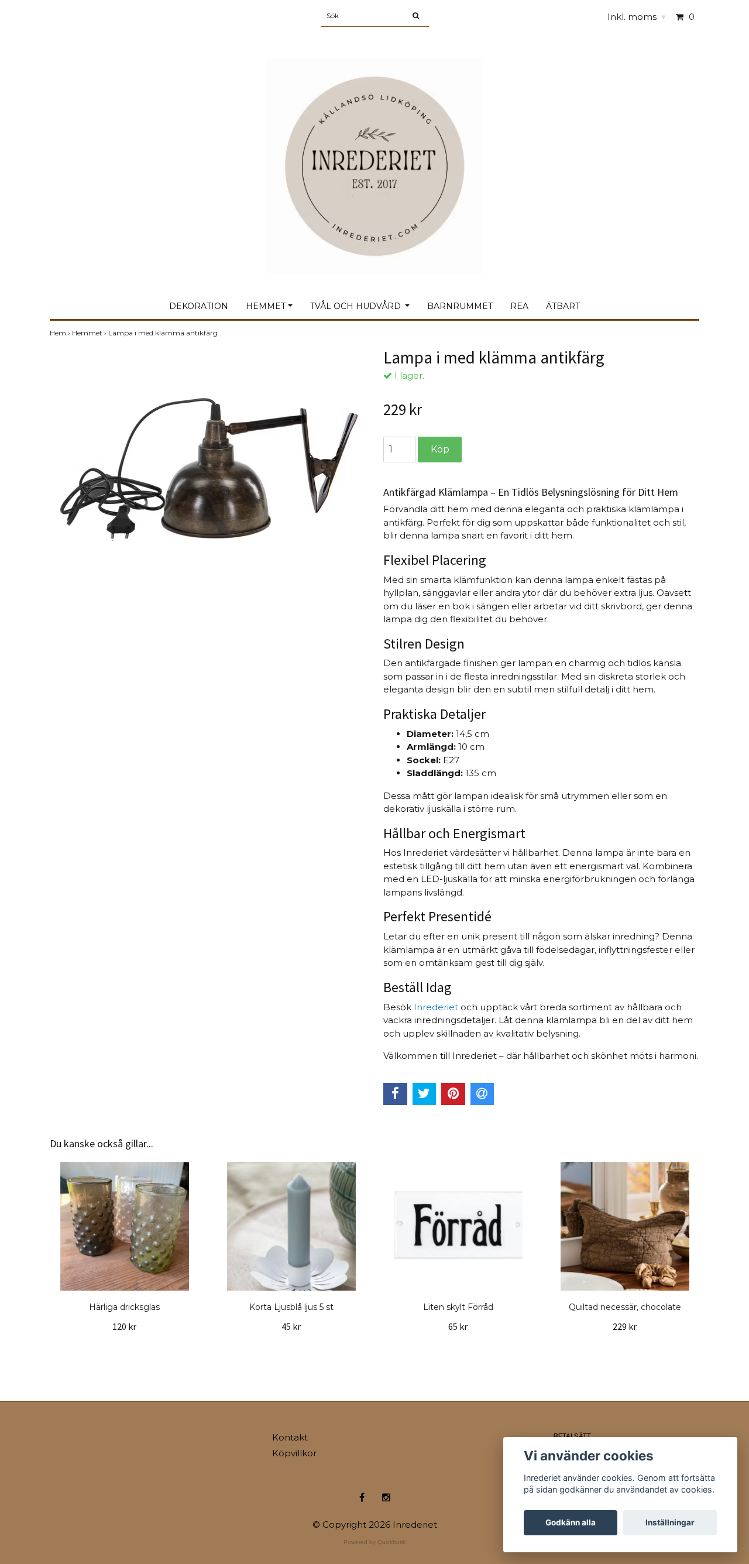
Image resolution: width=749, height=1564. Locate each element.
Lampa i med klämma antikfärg (163, 332)
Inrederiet (436, 1007)
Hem (61, 332)
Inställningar (670, 1522)
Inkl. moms (636, 16)
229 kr (625, 1326)
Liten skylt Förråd (458, 1307)
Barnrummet (460, 306)
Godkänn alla (570, 1522)
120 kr (124, 1326)
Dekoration (198, 306)
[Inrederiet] (374, 153)
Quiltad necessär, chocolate (625, 1307)
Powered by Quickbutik (374, 1542)
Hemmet (266, 306)
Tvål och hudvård (356, 306)
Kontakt (290, 1437)
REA (519, 306)
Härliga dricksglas (124, 1307)
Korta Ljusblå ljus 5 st (291, 1307)
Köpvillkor (294, 1453)
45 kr (291, 1326)
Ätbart (563, 306)
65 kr (458, 1326)
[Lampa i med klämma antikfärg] (208, 453)
